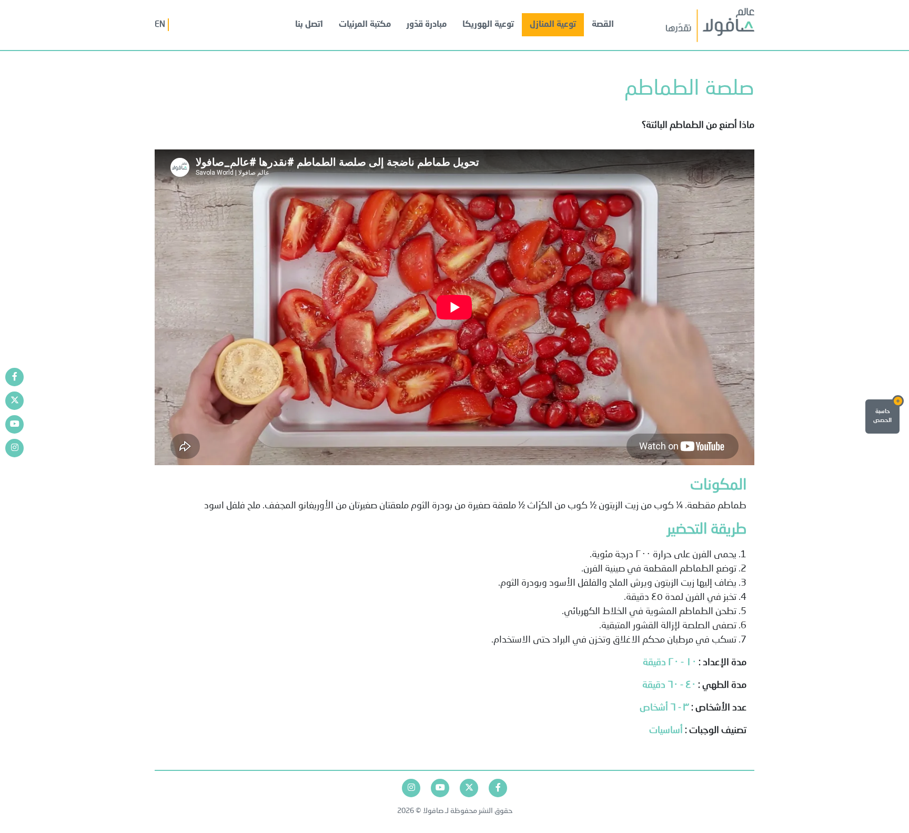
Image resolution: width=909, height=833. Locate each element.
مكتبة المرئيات (365, 25)
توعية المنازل (553, 25)
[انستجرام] (14, 448)
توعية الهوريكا (488, 25)
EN (160, 25)
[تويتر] (14, 401)
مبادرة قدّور (427, 25)
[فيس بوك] (14, 377)
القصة (603, 25)
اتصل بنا (309, 25)
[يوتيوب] (14, 424)
